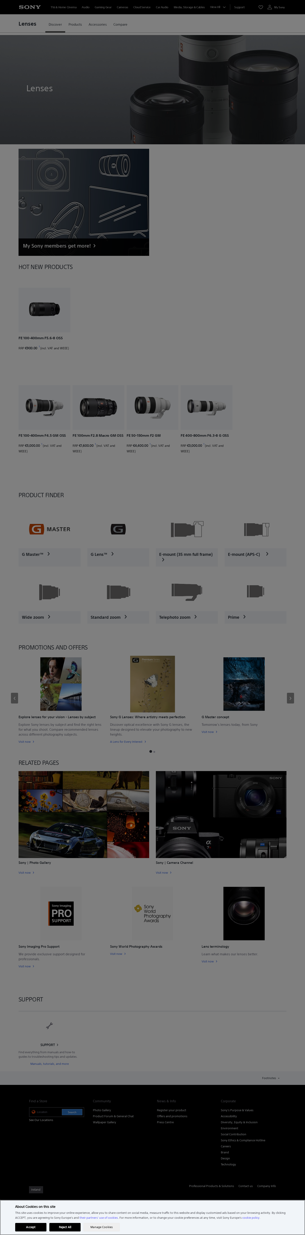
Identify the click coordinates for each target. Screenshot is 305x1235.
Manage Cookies (101, 1227)
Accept (31, 1227)
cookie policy (250, 1218)
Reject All (65, 1227)
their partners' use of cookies (98, 1218)
